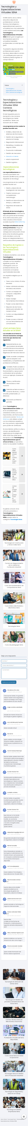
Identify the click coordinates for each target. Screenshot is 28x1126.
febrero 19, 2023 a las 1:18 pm (14, 900)
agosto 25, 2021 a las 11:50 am (14, 735)
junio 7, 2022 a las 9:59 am (13, 811)
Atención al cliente (12, 156)
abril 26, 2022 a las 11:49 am (14, 794)
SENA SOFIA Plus (20, 222)
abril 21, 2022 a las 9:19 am (13, 773)
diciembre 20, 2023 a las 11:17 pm (15, 934)
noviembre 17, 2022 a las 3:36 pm (15, 868)
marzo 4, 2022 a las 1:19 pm (14, 752)
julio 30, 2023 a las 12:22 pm (14, 915)
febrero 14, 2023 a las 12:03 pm (14, 883)
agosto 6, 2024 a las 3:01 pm (14, 948)
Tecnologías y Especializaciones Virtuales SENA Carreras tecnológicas (14, 90)
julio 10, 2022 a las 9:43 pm (13, 847)
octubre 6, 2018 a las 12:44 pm (14, 692)
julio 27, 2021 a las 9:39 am (13, 724)
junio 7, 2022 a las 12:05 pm (13, 834)
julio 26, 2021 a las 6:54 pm (13, 711)
